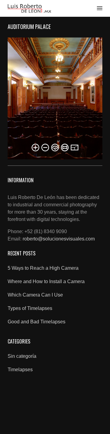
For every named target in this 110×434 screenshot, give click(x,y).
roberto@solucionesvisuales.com (59, 238)
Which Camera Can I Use (35, 294)
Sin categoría (22, 356)
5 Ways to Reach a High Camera (43, 268)
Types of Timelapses (30, 308)
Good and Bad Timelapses (36, 321)
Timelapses (20, 369)
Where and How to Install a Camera (46, 281)
